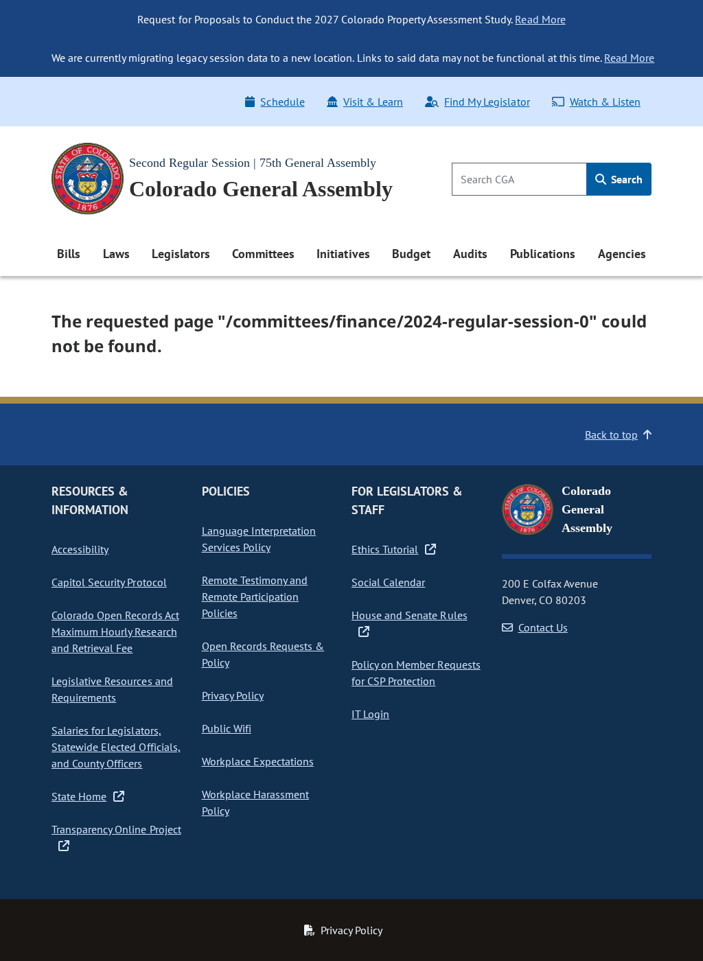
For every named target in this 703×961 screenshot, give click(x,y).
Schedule (282, 101)
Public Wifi (226, 728)
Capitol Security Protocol (109, 582)
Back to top (611, 434)
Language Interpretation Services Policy (259, 539)
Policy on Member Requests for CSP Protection (416, 673)
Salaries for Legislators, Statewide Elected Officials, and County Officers (116, 746)
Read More (540, 19)
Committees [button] (263, 254)
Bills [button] (68, 254)
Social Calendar (388, 582)
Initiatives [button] (342, 254)
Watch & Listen (605, 101)
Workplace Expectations (258, 761)
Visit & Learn (373, 101)
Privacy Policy (233, 695)
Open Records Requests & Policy (263, 654)
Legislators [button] (180, 254)
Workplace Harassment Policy (256, 802)
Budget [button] (411, 254)
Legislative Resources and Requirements (112, 689)
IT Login (370, 714)
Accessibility (79, 549)
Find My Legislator (486, 101)
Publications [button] (542, 254)
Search (625, 179)
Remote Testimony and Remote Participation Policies (255, 596)
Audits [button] (470, 254)
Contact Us (543, 627)
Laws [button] (116, 254)
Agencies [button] (622, 254)
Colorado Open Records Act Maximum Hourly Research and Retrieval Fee (115, 631)
